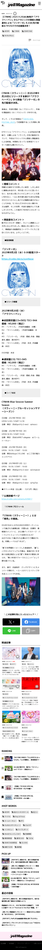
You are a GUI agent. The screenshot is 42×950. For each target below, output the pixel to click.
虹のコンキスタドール (21, 812)
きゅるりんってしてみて (13, 834)
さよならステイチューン (13, 825)
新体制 (25, 735)
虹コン (35, 812)
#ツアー (14, 664)
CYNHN (16, 31)
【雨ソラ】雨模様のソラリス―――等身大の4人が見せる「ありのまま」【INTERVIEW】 (21, 913)
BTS (22, 821)
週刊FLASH (20, 838)
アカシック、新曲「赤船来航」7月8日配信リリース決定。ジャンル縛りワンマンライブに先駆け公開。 (30, 702)
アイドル (7, 816)
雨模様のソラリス (8, 701)
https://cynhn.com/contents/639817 (17, 499)
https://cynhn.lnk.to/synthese (18, 258)
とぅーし (31, 664)
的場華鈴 (28, 834)
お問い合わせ (37, 943)
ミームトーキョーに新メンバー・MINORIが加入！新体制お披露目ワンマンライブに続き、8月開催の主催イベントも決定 (31, 740)
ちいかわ (24, 843)
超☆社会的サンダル (9, 731)
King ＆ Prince (20, 816)
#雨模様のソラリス (9, 667)
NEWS (3, 13)
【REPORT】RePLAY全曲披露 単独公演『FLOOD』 (20, 918)
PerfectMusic (9, 36)
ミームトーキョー (28, 731)
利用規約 (11, 943)
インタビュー (9, 830)
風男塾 (19, 847)
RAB (25, 664)
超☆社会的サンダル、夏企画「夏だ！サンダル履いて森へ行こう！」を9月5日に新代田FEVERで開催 (11, 736)
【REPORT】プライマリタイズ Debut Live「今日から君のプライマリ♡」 (21, 924)
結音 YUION (8, 847)
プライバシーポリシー (24, 943)
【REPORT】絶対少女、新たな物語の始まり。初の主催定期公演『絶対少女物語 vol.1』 (20, 900)
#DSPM (7, 31)
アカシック (26, 694)
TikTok (31, 838)
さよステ (28, 825)
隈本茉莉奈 (8, 838)
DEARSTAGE (28, 31)
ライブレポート (23, 830)
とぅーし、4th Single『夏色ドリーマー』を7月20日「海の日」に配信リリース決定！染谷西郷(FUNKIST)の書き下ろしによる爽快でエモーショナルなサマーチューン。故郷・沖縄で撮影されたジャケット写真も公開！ (30, 669)
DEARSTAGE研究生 (11, 843)
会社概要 (3, 943)
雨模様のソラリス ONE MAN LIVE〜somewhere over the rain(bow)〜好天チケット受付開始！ (10, 706)
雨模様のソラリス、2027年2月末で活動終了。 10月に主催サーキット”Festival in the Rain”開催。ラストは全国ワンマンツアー (11, 672)
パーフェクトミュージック (11, 697)
